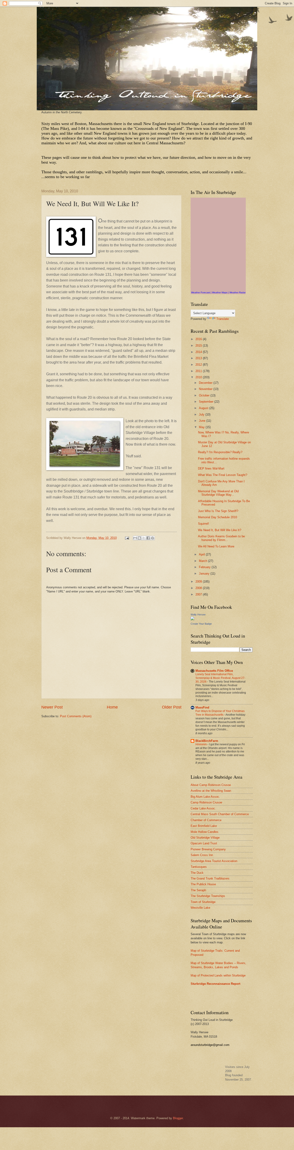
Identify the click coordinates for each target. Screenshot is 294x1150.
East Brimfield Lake (204, 826)
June (202, 420)
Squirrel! (203, 523)
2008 (199, 588)
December (206, 382)
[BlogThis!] (139, 538)
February (205, 567)
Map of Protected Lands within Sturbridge (218, 975)
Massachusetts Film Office (214, 670)
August (204, 408)
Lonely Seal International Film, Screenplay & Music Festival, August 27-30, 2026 (220, 678)
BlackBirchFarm (206, 741)
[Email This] (135, 538)
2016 (199, 339)
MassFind (202, 707)
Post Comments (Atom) (75, 716)
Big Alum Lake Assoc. (205, 796)
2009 (199, 581)
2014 (199, 352)
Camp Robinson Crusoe (206, 802)
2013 (199, 358)
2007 (199, 594)
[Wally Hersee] (192, 619)
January (204, 573)
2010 (199, 377)
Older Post (171, 707)
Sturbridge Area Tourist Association (214, 861)
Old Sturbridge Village (205, 837)
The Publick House (203, 884)
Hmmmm (201, 744)
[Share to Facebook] (148, 538)
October (204, 395)
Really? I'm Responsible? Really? (220, 452)
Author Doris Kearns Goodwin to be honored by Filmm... (221, 538)
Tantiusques (199, 866)
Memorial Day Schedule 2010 (217, 517)
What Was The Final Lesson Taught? (222, 475)
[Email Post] (127, 538)
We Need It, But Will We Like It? (219, 530)
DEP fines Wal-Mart (211, 468)
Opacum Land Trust (204, 843)
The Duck (197, 872)
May (202, 427)
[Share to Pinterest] (152, 538)
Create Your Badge (201, 623)
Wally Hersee (198, 614)
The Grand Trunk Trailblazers (210, 878)
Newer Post (52, 707)
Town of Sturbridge (203, 902)
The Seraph (198, 890)
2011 (199, 371)
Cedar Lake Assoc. (203, 808)
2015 (199, 345)
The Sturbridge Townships (208, 896)
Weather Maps (219, 292)
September (206, 401)
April (202, 554)
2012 (199, 364)
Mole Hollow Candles (204, 832)
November (206, 389)
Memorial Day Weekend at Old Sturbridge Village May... (218, 493)
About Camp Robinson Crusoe (211, 785)
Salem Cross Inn (202, 855)
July (202, 414)
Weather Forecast (200, 292)
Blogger (178, 1118)
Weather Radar (237, 292)
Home (112, 707)
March (203, 561)
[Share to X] (143, 538)
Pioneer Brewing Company (208, 849)
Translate (222, 319)
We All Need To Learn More (216, 546)
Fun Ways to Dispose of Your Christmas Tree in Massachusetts (220, 712)
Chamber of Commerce (206, 820)
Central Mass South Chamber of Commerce (220, 814)
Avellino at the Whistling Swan (211, 790)
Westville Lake (200, 907)
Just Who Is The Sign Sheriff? (218, 511)
